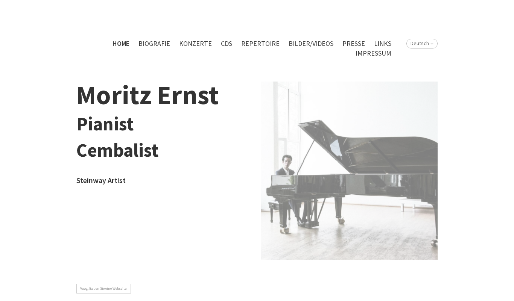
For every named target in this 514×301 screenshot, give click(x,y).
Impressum (373, 53)
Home (121, 43)
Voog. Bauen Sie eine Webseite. (103, 288)
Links (382, 43)
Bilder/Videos (311, 43)
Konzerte (195, 43)
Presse (353, 43)
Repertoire (260, 43)
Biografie (154, 43)
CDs (226, 43)
